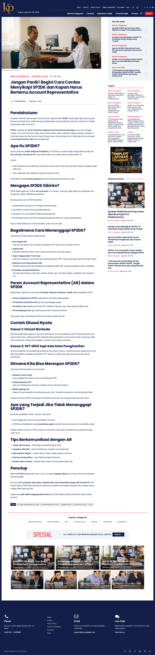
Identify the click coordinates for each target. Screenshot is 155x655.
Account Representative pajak (28, 504)
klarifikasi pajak (80, 504)
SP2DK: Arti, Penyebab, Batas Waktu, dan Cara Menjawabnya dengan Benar (127, 61)
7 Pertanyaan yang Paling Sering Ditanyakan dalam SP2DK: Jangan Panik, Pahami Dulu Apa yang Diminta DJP (126, 73)
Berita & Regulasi (19, 76)
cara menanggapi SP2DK (49, 504)
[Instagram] (147, 7)
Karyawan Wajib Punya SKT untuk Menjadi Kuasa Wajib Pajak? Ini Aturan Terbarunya (135, 138)
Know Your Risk (118, 67)
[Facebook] (145, 7)
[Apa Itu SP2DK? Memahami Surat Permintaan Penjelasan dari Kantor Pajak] (122, 558)
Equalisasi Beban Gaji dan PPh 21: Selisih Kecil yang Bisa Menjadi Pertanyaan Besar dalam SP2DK (116, 138)
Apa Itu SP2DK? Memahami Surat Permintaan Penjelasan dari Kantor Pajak (127, 50)
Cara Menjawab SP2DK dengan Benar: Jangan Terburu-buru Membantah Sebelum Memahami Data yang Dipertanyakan (136, 123)
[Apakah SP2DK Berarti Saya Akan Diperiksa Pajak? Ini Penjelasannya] (126, 195)
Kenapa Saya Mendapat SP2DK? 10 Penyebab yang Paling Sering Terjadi (126, 39)
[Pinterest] (90, 101)
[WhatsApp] (95, 101)
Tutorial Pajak (40, 76)
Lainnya (130, 132)
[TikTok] (135, 652)
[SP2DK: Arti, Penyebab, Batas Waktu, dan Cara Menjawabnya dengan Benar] (27, 580)
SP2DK (90, 504)
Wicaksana (21, 101)
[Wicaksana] (12, 101)
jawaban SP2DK (66, 504)
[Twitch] (140, 652)
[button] (137, 7)
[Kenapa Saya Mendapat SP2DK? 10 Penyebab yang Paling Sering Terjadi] (77, 558)
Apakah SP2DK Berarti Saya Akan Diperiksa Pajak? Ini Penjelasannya (127, 29)
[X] (150, 7)
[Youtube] (152, 7)
